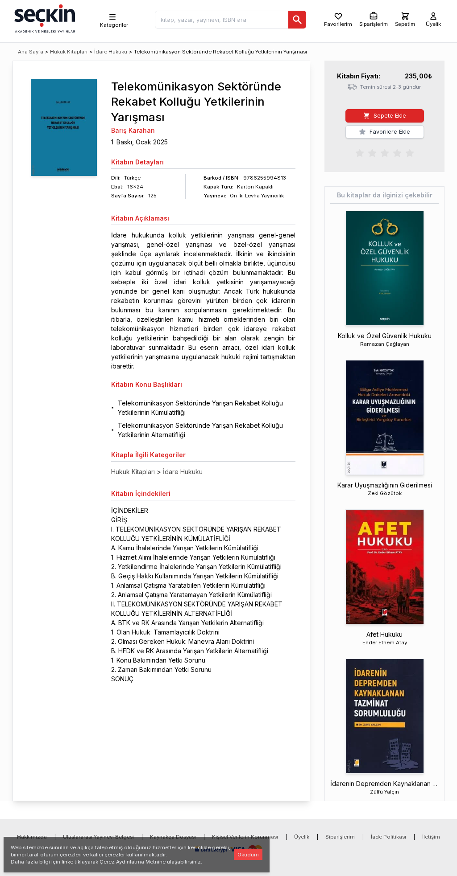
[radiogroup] (384, 152)
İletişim (431, 837)
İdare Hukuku (110, 52)
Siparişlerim (340, 837)
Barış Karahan (133, 130)
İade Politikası (388, 837)
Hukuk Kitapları (68, 52)
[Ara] (297, 20)
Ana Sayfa (30, 52)
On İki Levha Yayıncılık (257, 195)
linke (67, 862)
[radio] (359, 152)
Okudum (248, 854)
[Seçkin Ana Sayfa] (43, 18)
